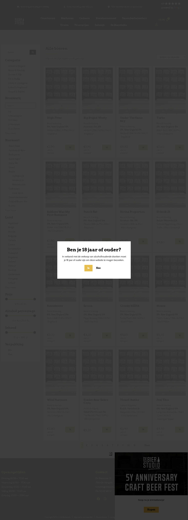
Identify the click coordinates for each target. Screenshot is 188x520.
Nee (98, 268)
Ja (88, 268)
